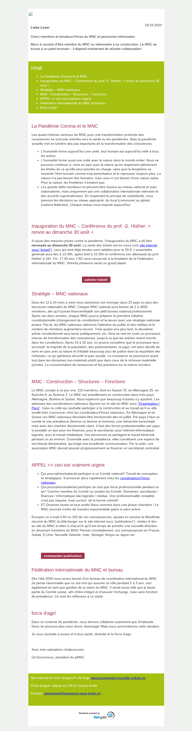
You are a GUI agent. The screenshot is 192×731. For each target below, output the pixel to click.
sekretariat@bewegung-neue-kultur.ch (72, 693)
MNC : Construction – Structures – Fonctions (73, 94)
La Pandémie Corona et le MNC (63, 76)
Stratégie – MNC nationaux (60, 90)
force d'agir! (49, 107)
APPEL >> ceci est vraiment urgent (65, 98)
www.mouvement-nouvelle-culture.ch (118, 678)
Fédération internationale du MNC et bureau (73, 103)
